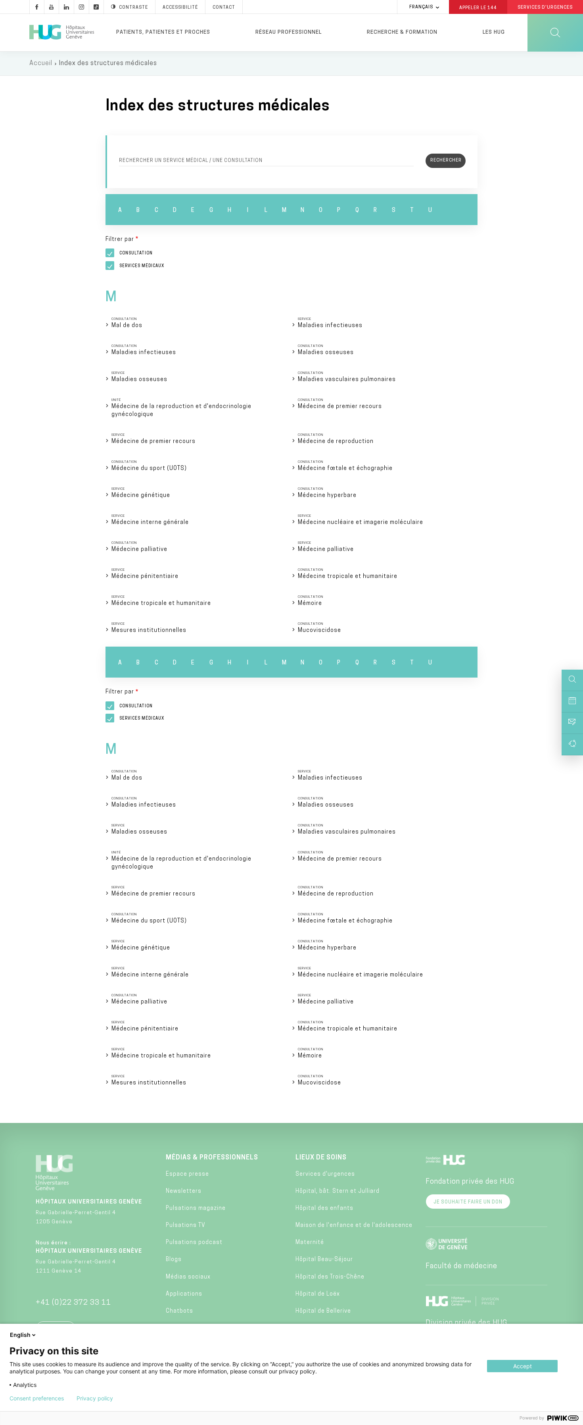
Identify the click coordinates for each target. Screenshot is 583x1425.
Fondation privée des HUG (470, 1182)
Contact (224, 8)
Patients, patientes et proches (163, 32)
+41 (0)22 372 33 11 (73, 1303)
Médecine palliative (139, 550)
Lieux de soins (321, 1158)
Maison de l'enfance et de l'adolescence (353, 1226)
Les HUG (494, 32)
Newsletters (183, 1191)
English (20, 1334)
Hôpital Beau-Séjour (324, 1260)
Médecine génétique (140, 496)
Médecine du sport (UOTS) (149, 469)
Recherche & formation (402, 32)
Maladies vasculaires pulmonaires (347, 380)
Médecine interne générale (150, 523)
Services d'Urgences (545, 8)
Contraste (133, 8)
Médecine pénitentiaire (144, 577)
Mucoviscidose (319, 631)
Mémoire (310, 604)
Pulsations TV (185, 1226)
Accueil (40, 63)
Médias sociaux (188, 1277)
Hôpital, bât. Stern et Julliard (337, 1191)
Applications (184, 1294)
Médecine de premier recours (340, 407)
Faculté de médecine (461, 1266)
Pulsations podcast (194, 1243)
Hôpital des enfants (324, 1208)
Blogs (174, 1260)
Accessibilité (180, 8)
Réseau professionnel (288, 32)
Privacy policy (95, 1398)
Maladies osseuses (326, 353)
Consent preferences (37, 1398)
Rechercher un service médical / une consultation (191, 160)
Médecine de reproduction (336, 442)
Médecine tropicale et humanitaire (347, 577)
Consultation (136, 253)
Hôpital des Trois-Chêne (329, 1277)
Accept (522, 1366)
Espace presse (187, 1174)
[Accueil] (61, 32)
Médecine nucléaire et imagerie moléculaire (360, 523)
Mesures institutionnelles (148, 631)
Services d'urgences (325, 1174)
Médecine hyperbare (327, 496)
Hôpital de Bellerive (323, 1311)
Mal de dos (126, 326)
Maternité (309, 1243)
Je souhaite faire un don (467, 1202)
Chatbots (179, 1311)
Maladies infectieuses (330, 326)
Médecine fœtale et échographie (345, 469)
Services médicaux (141, 266)
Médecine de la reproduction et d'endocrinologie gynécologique (181, 411)
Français (421, 7)
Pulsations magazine (196, 1208)
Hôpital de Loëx (317, 1294)
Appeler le (478, 7)
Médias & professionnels (212, 1158)
